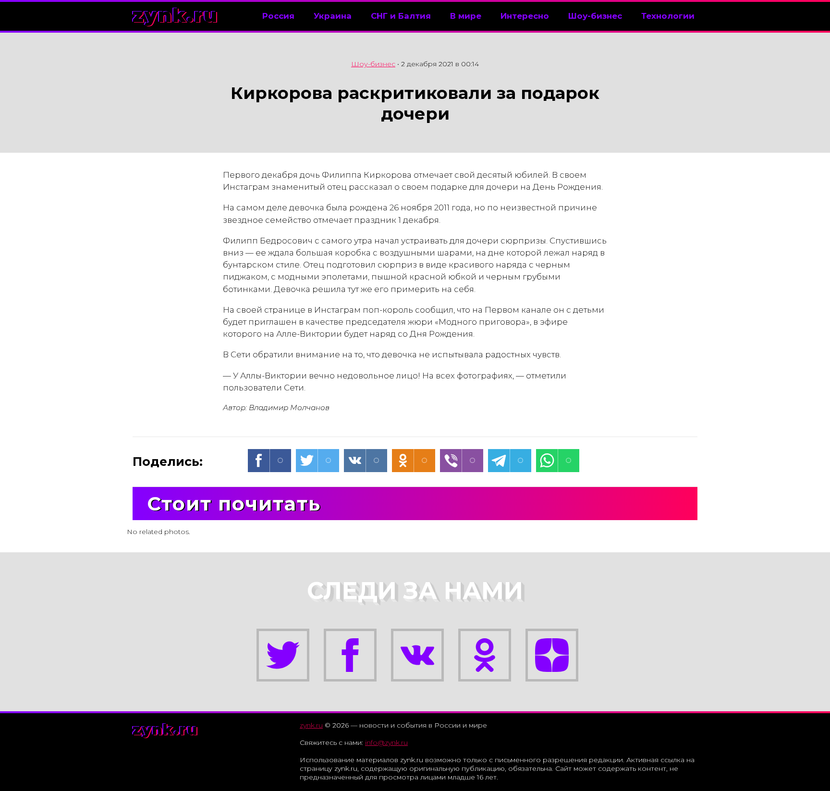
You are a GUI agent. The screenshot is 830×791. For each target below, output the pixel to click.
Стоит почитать (234, 503)
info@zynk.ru (386, 742)
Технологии (668, 16)
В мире (465, 16)
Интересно (524, 16)
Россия (278, 16)
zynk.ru (175, 15)
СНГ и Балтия (401, 16)
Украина (333, 16)
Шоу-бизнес (595, 16)
